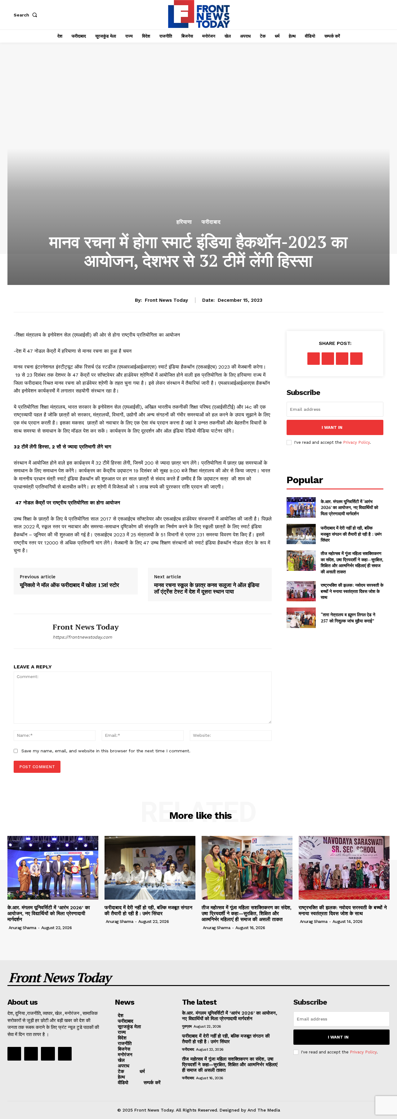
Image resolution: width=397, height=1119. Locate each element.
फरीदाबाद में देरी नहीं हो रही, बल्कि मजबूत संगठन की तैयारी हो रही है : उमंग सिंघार (351, 534)
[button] (27, 14)
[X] (328, 358)
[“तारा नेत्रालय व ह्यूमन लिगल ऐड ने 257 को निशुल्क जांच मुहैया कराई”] (301, 618)
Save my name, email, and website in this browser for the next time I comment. (105, 750)
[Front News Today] (28, 631)
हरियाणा (184, 222)
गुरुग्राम (187, 1026)
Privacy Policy (356, 442)
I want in (332, 427)
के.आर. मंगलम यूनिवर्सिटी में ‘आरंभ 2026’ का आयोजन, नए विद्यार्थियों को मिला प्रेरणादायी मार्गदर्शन (349, 507)
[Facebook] (313, 358)
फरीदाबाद (211, 222)
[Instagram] (31, 1054)
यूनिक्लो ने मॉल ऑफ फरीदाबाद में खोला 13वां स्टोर (69, 585)
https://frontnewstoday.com (82, 637)
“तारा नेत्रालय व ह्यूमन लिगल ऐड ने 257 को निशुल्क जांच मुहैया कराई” (348, 618)
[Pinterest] (342, 358)
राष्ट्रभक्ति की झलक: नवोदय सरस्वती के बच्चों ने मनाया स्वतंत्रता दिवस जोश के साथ (352, 591)
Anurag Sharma (22, 927)
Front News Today (166, 300)
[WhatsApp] (356, 358)
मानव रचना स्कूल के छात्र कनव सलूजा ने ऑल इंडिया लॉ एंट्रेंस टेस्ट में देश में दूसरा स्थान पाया (206, 588)
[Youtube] (65, 1054)
